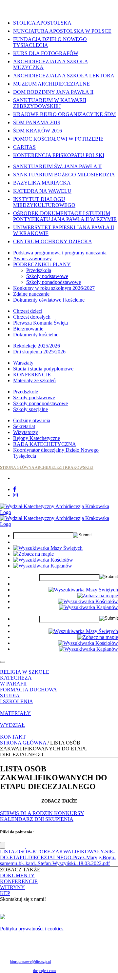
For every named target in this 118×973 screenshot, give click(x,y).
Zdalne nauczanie (31, 294)
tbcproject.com (44, 970)
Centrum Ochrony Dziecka (52, 241)
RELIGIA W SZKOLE (24, 672)
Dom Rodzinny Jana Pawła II (53, 92)
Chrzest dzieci (27, 311)
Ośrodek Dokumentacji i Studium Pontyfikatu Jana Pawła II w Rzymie (65, 216)
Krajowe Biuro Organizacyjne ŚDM (64, 114)
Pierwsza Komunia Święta (40, 323)
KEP (5, 893)
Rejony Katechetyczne (36, 438)
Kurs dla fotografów (45, 53)
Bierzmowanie (28, 328)
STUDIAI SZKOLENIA (16, 698)
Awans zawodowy (32, 258)
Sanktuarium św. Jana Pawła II (57, 166)
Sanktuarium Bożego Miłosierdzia (64, 174)
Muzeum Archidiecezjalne (51, 84)
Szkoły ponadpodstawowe (53, 282)
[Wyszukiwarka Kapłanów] (42, 565)
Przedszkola (38, 270)
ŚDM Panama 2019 (36, 122)
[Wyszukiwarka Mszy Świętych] (48, 548)
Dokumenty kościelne (35, 334)
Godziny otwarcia (31, 420)
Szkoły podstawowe (47, 276)
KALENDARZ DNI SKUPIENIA (36, 819)
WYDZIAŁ (12, 725)
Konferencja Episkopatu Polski (58, 155)
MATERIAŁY (15, 713)
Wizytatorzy (25, 432)
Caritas (24, 147)
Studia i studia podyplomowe (43, 368)
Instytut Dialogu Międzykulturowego (44, 202)
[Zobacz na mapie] (33, 554)
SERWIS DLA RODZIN (27, 813)
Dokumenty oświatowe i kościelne (49, 300)
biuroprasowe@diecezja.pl (30, 961)
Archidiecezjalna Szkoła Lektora (63, 75)
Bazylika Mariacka (42, 183)
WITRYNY (12, 887)
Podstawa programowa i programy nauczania (60, 252)
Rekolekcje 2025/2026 (36, 345)
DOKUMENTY (17, 875)
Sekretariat (24, 426)
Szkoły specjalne (30, 409)
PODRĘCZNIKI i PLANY (42, 264)
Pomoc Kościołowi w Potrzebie (58, 139)
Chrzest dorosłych (31, 317)
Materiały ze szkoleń (34, 380)
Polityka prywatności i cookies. (32, 928)
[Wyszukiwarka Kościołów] (43, 560)
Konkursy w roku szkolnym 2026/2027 (54, 288)
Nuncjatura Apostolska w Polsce (62, 31)
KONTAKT (13, 737)
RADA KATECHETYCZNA (44, 444)
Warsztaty (23, 363)
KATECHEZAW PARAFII (16, 680)
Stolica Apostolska (42, 23)
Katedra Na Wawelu (42, 191)
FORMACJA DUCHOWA (28, 689)
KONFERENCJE (32, 374)
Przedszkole (25, 391)
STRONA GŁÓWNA (23, 742)
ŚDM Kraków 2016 (37, 130)
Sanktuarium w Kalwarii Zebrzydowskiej (49, 103)
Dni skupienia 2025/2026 (39, 351)
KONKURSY (69, 813)
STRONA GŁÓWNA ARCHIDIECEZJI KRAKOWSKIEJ (46, 467)
